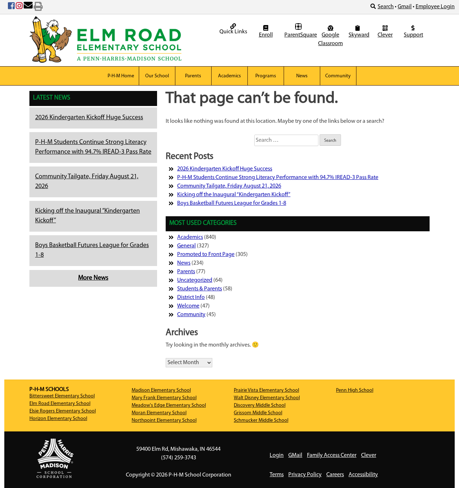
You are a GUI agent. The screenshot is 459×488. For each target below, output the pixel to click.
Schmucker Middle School (261, 420)
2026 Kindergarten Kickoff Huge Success (89, 118)
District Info (191, 297)
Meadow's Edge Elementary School (169, 405)
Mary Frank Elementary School (164, 398)
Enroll (266, 35)
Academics (229, 76)
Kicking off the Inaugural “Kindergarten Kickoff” (233, 195)
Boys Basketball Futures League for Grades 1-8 (231, 203)
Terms (277, 475)
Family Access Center (331, 455)
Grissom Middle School (258, 413)
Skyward (358, 35)
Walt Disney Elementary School (267, 398)
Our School (157, 76)
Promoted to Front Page (206, 254)
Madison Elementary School (161, 390)
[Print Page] (38, 7)
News (302, 76)
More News (93, 278)
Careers (335, 475)
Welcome (188, 306)
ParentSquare (299, 35)
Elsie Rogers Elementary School (62, 411)
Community (338, 76)
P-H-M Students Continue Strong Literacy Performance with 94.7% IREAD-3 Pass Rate (277, 177)
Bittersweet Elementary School (62, 396)
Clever (385, 35)
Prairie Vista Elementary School (266, 390)
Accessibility (363, 475)
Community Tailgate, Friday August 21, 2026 (229, 186)
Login (277, 455)
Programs (265, 76)
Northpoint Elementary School (164, 420)
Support (413, 35)
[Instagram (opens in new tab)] (19, 7)
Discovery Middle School (259, 405)
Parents (193, 76)
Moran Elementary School (159, 413)
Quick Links (233, 32)
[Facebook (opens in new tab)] (11, 7)
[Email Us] (28, 7)
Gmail (405, 7)
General (186, 246)
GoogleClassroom (330, 39)
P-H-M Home (121, 76)
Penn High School (354, 390)
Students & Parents (199, 289)
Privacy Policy (305, 475)
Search (386, 7)
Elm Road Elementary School (59, 403)
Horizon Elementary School (58, 418)
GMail (295, 455)
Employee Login (435, 7)
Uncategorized (194, 280)
